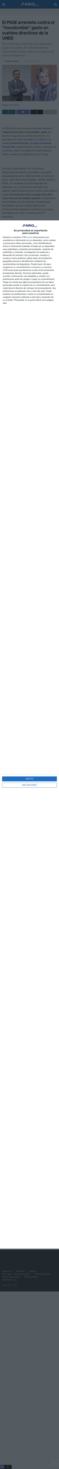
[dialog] (29, 734)
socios (30, 237)
